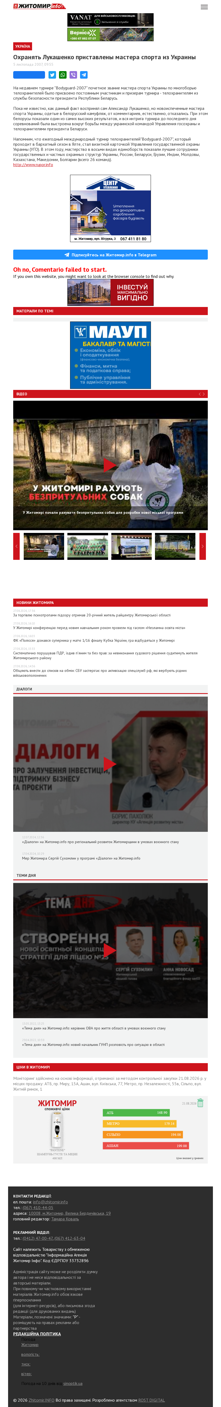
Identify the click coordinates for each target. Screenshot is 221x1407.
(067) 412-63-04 (69, 1238)
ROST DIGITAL (151, 1400)
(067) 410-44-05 (38, 1207)
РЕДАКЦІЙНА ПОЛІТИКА (37, 1333)
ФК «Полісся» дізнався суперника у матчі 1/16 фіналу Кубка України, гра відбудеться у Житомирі (94, 640)
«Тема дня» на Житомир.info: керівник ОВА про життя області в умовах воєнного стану (94, 1028)
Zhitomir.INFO (41, 1400)
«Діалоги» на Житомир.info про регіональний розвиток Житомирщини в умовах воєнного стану (100, 841)
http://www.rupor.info (33, 164)
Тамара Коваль (65, 1218)
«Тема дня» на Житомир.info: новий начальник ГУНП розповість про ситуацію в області (93, 1044)
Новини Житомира (35, 602)
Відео (21, 394)
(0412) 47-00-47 (38, 1238)
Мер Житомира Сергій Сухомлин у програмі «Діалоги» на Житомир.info (81, 858)
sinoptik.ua (72, 1383)
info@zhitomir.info (50, 1201)
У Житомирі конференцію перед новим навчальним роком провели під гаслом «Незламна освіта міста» (99, 627)
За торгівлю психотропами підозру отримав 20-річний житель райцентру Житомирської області (92, 615)
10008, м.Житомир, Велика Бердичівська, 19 (70, 1213)
